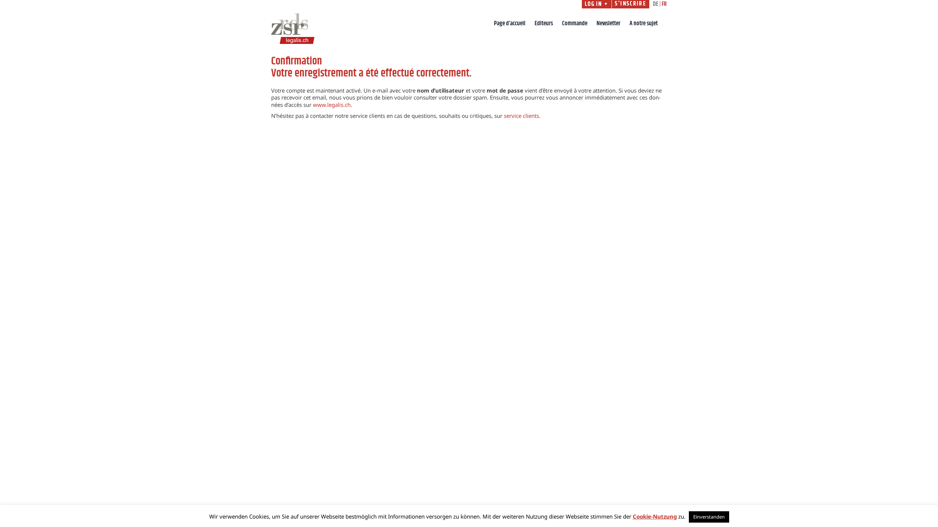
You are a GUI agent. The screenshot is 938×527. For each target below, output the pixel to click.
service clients (521, 115)
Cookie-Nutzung (655, 516)
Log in (597, 4)
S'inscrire (630, 4)
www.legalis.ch (332, 104)
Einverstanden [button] (709, 516)
